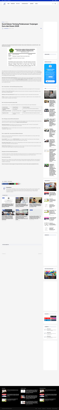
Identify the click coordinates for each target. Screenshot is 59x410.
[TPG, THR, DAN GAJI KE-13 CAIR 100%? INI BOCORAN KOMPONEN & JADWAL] (23, 402)
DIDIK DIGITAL (10, 408)
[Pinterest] (17, 184)
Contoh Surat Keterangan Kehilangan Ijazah (52, 228)
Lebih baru (4, 253)
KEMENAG (5, 181)
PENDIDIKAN (13, 3)
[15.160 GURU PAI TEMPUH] (46, 140)
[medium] (47, 322)
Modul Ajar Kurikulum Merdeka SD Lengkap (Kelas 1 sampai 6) (52, 200)
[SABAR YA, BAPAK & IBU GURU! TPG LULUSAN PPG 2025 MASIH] (46, 120)
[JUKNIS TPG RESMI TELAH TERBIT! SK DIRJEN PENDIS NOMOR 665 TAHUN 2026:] (23, 391)
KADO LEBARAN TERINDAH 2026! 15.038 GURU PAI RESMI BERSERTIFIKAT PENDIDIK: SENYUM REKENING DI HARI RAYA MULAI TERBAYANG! (22, 205)
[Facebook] (47, 316)
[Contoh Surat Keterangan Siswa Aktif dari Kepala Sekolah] (46, 205)
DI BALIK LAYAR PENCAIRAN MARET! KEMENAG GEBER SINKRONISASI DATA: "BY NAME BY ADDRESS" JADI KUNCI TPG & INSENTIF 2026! (35, 205)
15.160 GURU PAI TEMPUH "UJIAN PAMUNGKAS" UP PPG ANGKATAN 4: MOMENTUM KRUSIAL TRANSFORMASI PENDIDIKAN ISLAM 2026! (52, 143)
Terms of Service (54, 408)
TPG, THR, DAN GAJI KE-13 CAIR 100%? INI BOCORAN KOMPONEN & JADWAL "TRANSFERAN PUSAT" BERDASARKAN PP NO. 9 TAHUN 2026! (32, 402)
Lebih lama (39, 253)
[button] (53, 3)
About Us (5, 0)
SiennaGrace (8, 187)
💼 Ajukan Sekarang (50, 81)
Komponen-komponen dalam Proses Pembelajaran (52, 224)
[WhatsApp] (15, 184)
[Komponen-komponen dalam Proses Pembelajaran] (46, 224)
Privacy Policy (49, 408)
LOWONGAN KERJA (25, 3)
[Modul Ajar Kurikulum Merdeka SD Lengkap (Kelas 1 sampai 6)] (46, 200)
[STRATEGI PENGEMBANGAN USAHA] (4, 391)
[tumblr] (53, 320)
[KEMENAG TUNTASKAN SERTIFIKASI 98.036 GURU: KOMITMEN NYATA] (46, 130)
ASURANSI (31, 3)
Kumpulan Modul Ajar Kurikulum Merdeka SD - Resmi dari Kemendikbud (52, 218)
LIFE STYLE (18, 3)
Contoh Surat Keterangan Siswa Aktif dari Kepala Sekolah (52, 205)
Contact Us (8, 0)
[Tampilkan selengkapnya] (20, 184)
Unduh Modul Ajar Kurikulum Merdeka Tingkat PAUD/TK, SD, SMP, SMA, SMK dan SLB (52, 194)
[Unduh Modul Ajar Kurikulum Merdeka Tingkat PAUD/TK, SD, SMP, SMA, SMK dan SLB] (46, 193)
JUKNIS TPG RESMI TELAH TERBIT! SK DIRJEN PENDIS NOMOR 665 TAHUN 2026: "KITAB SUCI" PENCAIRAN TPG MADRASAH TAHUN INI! (8, 205)
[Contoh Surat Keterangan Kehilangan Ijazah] (46, 228)
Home (2, 0)
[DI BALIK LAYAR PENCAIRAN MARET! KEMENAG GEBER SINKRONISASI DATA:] (46, 101)
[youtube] (55, 0)
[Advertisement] (29, 13)
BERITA (36, 3)
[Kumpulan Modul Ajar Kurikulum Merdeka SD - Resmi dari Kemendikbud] (46, 218)
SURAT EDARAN (10, 181)
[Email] (18, 184)
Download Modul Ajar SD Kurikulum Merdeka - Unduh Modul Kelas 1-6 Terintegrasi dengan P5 (52, 212)
